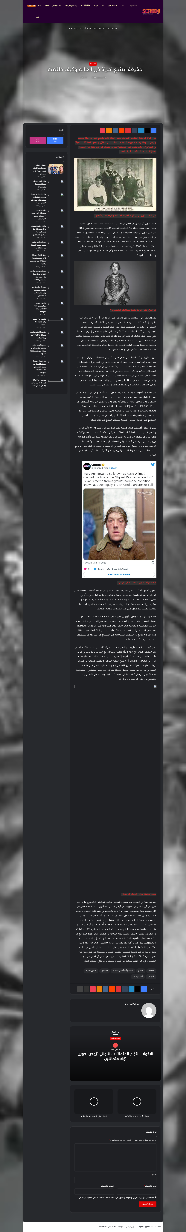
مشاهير (101, 29)
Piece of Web (102, 1227)
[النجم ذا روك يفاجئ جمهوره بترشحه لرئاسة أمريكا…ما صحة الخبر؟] (55, 291)
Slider (150, 971)
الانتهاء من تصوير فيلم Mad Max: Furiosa (39, 322)
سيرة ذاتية (90, 971)
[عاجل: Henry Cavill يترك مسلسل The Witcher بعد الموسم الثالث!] (55, 259)
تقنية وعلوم (57, 6)
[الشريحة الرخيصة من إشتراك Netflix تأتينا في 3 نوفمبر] (55, 336)
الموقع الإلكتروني (107, 1186)
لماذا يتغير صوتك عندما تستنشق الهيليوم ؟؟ (39, 184)
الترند (123, 6)
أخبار (140, 971)
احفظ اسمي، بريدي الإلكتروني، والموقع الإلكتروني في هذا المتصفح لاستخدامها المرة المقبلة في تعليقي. (116, 1198)
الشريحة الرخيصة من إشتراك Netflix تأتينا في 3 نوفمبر (38, 335)
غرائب (150, 977)
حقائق (104, 971)
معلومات (137, 977)
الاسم (153, 1175)
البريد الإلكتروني (150, 1186)
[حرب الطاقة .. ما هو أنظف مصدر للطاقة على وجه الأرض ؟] (55, 246)
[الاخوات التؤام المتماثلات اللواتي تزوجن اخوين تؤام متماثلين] (55, 169)
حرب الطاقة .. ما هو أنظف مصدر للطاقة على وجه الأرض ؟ (38, 245)
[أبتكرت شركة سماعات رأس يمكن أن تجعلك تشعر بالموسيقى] (55, 214)
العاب (34, 6)
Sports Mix (85, 6)
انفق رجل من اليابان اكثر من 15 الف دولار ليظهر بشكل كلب (39, 383)
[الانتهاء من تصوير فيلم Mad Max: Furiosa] (55, 323)
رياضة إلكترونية (71, 6)
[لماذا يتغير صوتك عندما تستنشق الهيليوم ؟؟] (55, 185)
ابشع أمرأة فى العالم (122, 971)
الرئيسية (133, 6)
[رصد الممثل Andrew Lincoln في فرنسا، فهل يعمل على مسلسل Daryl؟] (55, 275)
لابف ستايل (112, 6)
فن (103, 6)
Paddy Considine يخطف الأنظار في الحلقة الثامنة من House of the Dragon (39, 367)
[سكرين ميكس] (151, 11)
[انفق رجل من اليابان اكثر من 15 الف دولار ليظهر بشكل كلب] (55, 384)
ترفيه (96, 6)
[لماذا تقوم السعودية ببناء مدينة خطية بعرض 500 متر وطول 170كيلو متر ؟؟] (55, 198)
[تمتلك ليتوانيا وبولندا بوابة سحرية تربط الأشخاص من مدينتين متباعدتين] (55, 230)
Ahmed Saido (132, 1004)
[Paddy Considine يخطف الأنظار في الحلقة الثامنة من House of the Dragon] (55, 365)
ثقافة (47, 6)
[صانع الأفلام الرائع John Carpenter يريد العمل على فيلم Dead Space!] (55, 349)
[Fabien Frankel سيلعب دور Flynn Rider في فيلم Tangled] (55, 307)
